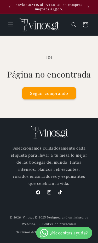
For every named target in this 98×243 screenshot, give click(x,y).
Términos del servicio (32, 232)
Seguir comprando (49, 93)
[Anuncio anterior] (9, 7)
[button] (10, 25)
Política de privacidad (59, 224)
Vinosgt (28, 217)
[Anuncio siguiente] (88, 7)
